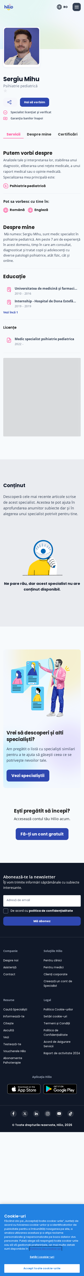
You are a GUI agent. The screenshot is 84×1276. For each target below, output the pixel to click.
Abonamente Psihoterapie (12, 1060)
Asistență (9, 967)
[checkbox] (38, 910)
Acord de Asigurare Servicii (57, 1044)
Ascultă (8, 1030)
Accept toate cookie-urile (41, 1268)
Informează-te (13, 1016)
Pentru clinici (53, 960)
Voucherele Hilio (14, 1051)
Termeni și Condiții (57, 1023)
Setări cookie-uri (55, 1016)
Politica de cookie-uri (46, 1249)
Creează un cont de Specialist (58, 983)
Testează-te (12, 1044)
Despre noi (10, 960)
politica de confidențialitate (51, 911)
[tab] (13, 134)
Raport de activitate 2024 (62, 1053)
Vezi (6, 1037)
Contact (9, 974)
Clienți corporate (55, 974)
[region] (42, 1240)
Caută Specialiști (15, 1009)
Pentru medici (54, 967)
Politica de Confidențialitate (56, 1032)
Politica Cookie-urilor (58, 1009)
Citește (8, 1023)
